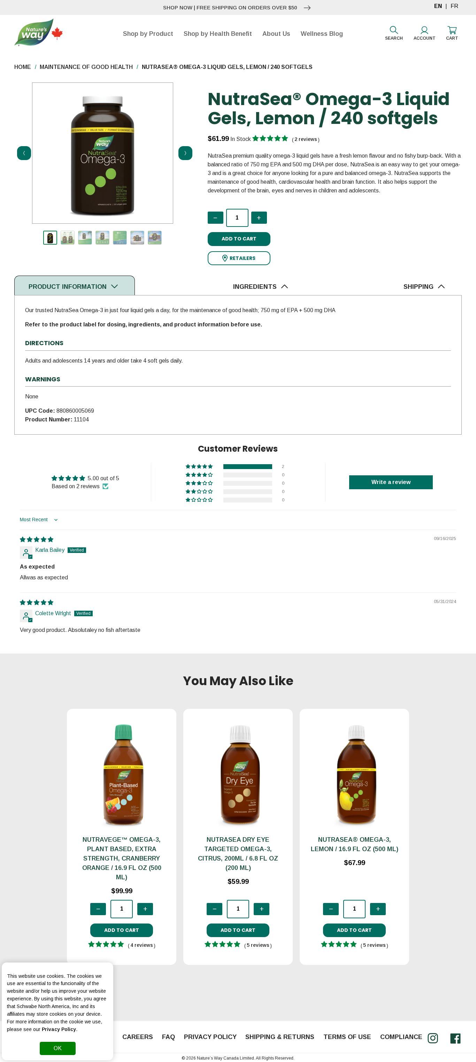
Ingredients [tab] (255, 286)
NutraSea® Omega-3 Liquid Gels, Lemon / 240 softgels (227, 67)
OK (58, 1048)
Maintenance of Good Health (86, 67)
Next (183, 153)
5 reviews (258, 945)
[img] (36, 539)
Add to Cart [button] (239, 238)
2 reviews (305, 139)
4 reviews (141, 945)
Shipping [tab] (419, 286)
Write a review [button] (390, 482)
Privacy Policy (59, 1029)
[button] (239, 258)
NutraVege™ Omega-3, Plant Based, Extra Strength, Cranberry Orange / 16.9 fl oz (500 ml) (121, 858)
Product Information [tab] (68, 286)
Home (22, 67)
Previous (22, 153)
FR (454, 6)
